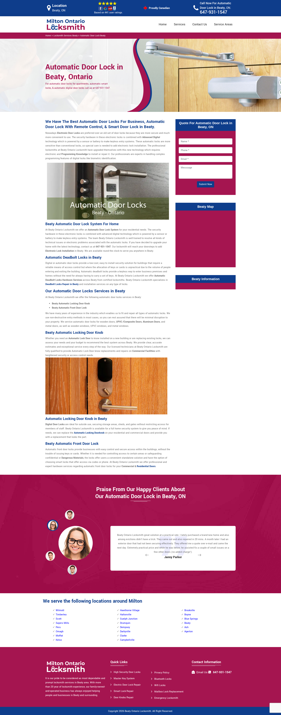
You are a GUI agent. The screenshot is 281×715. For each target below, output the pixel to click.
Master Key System (124, 678)
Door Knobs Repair (124, 697)
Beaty (187, 623)
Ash (186, 627)
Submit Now (205, 184)
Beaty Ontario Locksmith (138, 711)
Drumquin (125, 623)
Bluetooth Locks (163, 679)
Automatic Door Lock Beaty (92, 35)
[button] (72, 569)
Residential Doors (146, 466)
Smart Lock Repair (124, 691)
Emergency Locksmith (166, 698)
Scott (58, 619)
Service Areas (223, 24)
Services (179, 24)
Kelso (59, 640)
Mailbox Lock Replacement (168, 691)
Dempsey (125, 627)
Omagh (59, 631)
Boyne (187, 614)
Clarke (123, 635)
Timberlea (61, 614)
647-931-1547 (213, 12)
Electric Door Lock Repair (127, 685)
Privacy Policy (161, 672)
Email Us (202, 672)
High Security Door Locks (127, 672)
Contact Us (199, 24)
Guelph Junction (128, 619)
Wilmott (60, 610)
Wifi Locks (160, 685)
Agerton (188, 631)
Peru (58, 627)
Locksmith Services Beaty (66, 35)
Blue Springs (191, 619)
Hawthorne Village (130, 610)
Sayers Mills (62, 623)
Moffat (59, 635)
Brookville (189, 610)
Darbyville (125, 631)
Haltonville (125, 614)
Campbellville (127, 640)
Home (163, 24)
